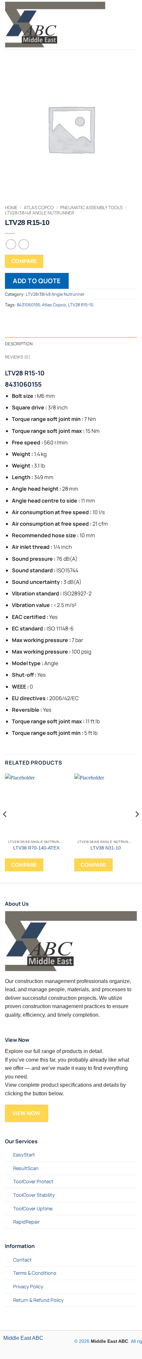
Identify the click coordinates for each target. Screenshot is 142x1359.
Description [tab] (19, 344)
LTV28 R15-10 (80, 305)
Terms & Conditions (34, 1273)
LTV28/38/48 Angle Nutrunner (39, 213)
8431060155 (28, 305)
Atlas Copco (39, 207)
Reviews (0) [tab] (17, 357)
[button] (122, 24)
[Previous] (5, 827)
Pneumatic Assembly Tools (91, 207)
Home (11, 207)
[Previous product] (23, 244)
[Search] (134, 24)
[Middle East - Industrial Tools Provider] (59, 25)
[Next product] (11, 244)
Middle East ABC (23, 1338)
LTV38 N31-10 (105, 848)
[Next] (137, 827)
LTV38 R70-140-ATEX (36, 848)
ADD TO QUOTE (37, 281)
